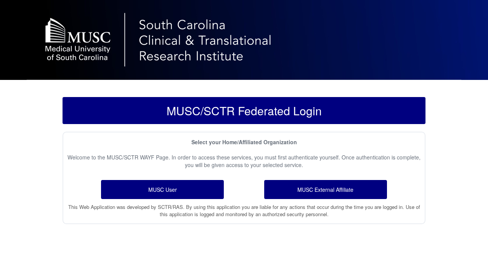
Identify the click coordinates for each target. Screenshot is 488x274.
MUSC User (162, 189)
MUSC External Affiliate (325, 189)
